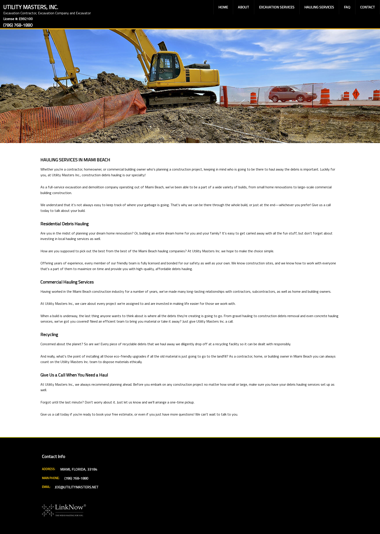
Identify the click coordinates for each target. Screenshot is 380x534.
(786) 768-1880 (18, 25)
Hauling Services (319, 7)
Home (223, 7)
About (243, 7)
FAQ (347, 7)
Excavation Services (276, 7)
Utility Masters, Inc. (30, 6)
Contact (367, 7)
